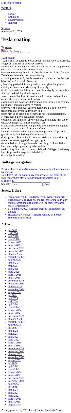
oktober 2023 (15, 319)
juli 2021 (12, 386)
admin (8, 47)
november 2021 (16, 381)
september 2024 (16, 289)
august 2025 (14, 259)
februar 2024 (14, 310)
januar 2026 (14, 245)
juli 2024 (12, 295)
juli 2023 (12, 327)
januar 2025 (14, 277)
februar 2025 (14, 274)
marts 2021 (13, 395)
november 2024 (16, 283)
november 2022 (16, 351)
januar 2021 (14, 401)
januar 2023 (14, 345)
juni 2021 (13, 389)
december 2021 (16, 378)
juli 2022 (12, 363)
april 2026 (13, 236)
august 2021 (14, 383)
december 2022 (16, 348)
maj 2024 (13, 301)
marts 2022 (13, 369)
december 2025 (16, 248)
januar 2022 (14, 375)
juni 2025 (13, 262)
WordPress (29, 410)
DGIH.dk (6, 8)
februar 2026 (14, 242)
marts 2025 (13, 271)
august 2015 (14, 404)
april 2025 (13, 268)
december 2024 (16, 280)
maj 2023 (13, 333)
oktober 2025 (15, 254)
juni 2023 (13, 330)
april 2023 (13, 336)
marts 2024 (13, 307)
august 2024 (14, 292)
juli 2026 (12, 230)
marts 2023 (13, 339)
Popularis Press (53, 410)
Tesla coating (8, 57)
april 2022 (13, 366)
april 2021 (13, 392)
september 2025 (16, 257)
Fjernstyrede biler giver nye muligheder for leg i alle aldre (38, 199)
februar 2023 (14, 342)
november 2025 (16, 251)
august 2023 (14, 324)
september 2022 (16, 357)
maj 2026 (13, 233)
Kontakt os (13, 16)
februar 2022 (14, 372)
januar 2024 (14, 313)
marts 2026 (13, 239)
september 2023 (16, 321)
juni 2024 (13, 298)
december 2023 (16, 316)
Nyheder (12, 22)
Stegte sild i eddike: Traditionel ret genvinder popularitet (37, 197)
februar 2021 (14, 398)
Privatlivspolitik (16, 19)
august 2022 (14, 360)
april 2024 (13, 304)
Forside (12, 13)
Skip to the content (11, 2)
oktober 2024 (15, 286)
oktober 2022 (15, 354)
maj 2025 (13, 265)
